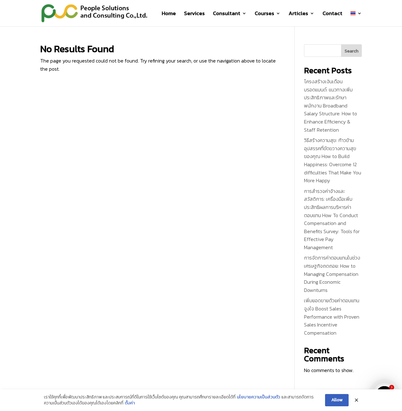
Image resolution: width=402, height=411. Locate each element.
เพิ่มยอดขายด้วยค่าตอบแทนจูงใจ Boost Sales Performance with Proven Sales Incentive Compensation (331, 316)
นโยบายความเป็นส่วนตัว (258, 397)
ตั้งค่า (130, 403)
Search (351, 51)
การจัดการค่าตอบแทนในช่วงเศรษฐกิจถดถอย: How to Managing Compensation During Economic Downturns (332, 273)
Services (194, 14)
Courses (264, 14)
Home (169, 14)
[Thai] (356, 18)
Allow (336, 400)
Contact (332, 14)
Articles (298, 14)
